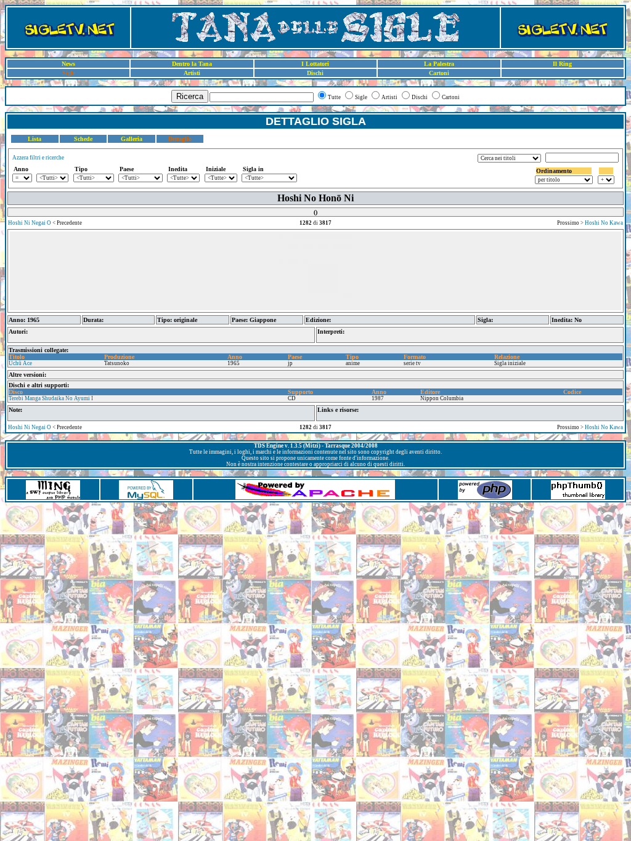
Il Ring (562, 63)
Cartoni (439, 73)
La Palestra (439, 63)
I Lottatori (315, 63)
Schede (83, 138)
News (68, 63)
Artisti (192, 73)
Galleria (131, 138)
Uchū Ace (20, 363)
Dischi (315, 73)
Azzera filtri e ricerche (38, 158)
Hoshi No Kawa (604, 223)
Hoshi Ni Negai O (29, 223)
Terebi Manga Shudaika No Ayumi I (51, 398)
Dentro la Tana (192, 63)
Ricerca (189, 96)
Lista (34, 138)
